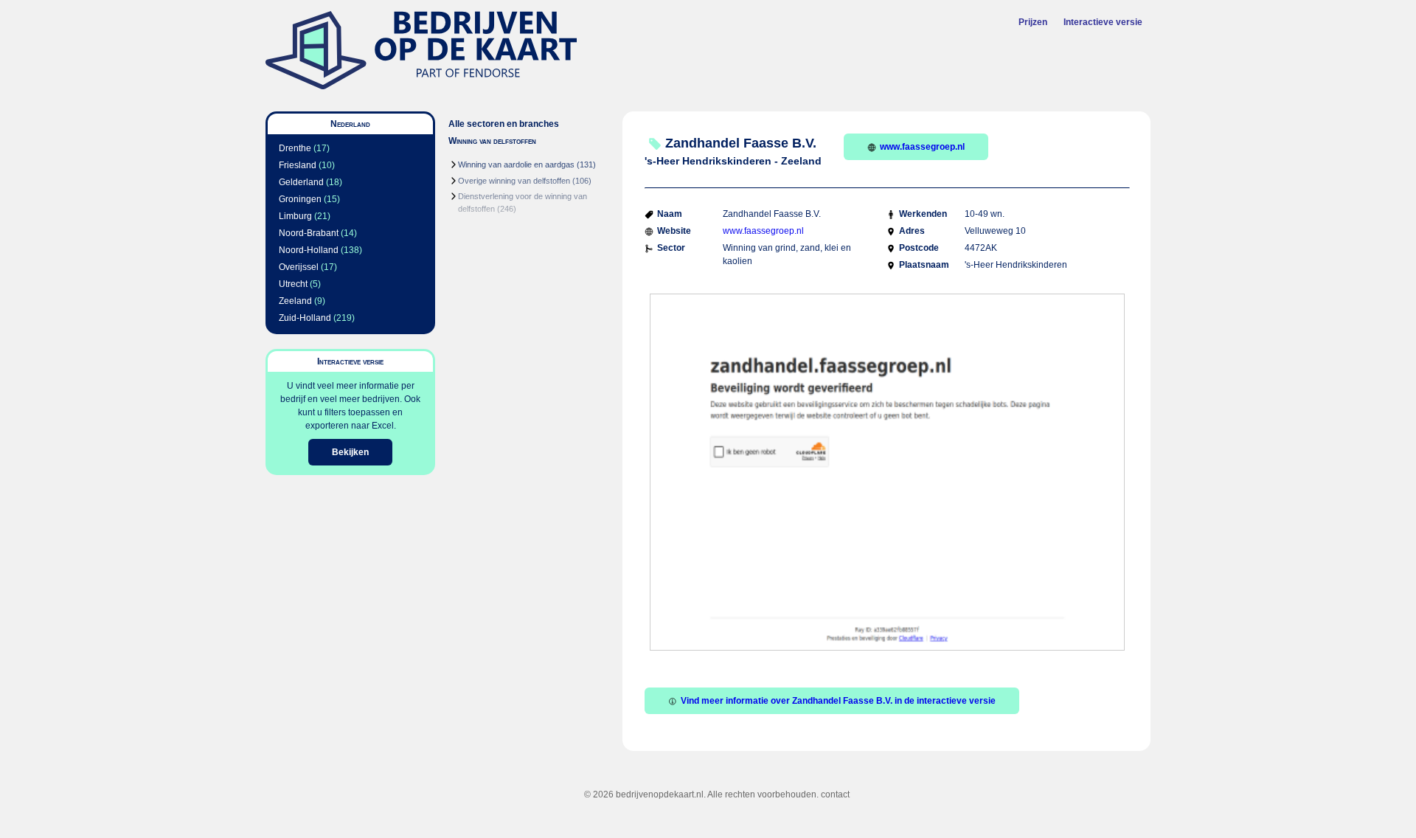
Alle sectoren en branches (503, 124)
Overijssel (299, 267)
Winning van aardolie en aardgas (516, 164)
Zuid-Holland (305, 318)
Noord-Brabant (309, 233)
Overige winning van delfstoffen (514, 180)
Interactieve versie (1102, 22)
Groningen (300, 199)
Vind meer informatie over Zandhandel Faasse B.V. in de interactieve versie (838, 701)
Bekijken (350, 452)
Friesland (297, 165)
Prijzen (1032, 22)
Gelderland (301, 182)
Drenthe (295, 148)
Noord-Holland (309, 250)
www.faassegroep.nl (922, 147)
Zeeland (295, 301)
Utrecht (293, 284)
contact (835, 794)
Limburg (295, 216)
